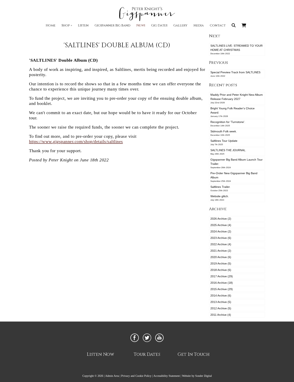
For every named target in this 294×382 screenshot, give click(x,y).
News (140, 25)
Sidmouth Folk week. (223, 133)
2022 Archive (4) (220, 244)
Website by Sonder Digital (197, 375)
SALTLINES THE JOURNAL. (228, 152)
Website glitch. (219, 198)
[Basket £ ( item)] (244, 25)
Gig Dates (159, 25)
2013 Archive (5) (220, 302)
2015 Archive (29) (221, 289)
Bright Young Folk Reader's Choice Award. (232, 112)
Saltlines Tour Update (223, 142)
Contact (218, 25)
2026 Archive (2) (220, 218)
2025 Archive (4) (220, 225)
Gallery (180, 25)
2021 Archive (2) (220, 250)
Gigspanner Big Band (112, 25)
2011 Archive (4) (220, 314)
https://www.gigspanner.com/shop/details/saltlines (76, 141)
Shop (67, 25)
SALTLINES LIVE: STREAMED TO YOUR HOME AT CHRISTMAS (236, 49)
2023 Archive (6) (220, 237)
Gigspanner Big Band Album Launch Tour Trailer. (236, 163)
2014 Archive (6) (220, 295)
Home (51, 25)
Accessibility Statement (166, 375)
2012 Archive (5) (220, 308)
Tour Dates (147, 354)
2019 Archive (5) (220, 263)
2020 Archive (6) (220, 257)
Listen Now (100, 354)
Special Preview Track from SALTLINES (235, 74)
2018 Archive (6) (220, 269)
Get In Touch (194, 354)
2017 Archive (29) (221, 276)
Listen (83, 25)
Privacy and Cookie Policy (136, 375)
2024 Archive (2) (220, 231)
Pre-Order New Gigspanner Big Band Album (233, 177)
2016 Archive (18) (221, 282)
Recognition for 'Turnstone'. (227, 123)
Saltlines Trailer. (220, 188)
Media (198, 25)
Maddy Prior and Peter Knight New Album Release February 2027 (236, 98)
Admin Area (112, 375)
